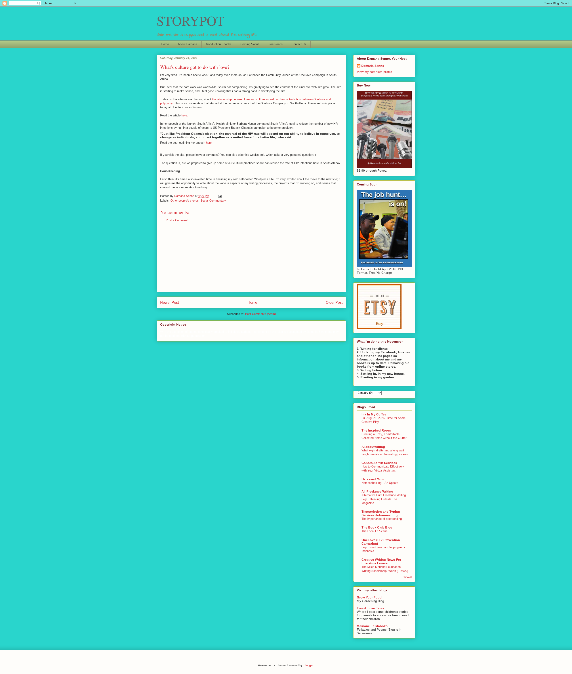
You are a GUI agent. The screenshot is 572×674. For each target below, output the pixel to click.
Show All (407, 577)
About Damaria (187, 44)
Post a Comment (177, 220)
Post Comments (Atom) (260, 314)
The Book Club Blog (377, 527)
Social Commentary (213, 200)
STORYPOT (191, 20)
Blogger (308, 665)
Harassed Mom (373, 479)
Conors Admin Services (379, 463)
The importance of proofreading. (382, 518)
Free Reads (275, 44)
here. (184, 115)
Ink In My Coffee (374, 414)
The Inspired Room (376, 430)
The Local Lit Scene (374, 531)
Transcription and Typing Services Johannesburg (381, 513)
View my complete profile (374, 72)
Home (165, 44)
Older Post (334, 302)
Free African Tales (370, 608)
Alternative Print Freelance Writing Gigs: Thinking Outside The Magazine (384, 499)
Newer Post (169, 302)
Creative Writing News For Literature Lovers (381, 561)
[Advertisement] (251, 261)
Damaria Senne (372, 65)
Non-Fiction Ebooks (218, 44)
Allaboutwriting (373, 447)
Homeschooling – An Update (380, 482)
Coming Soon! (249, 44)
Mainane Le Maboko (372, 626)
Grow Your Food (369, 597)
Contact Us (299, 44)
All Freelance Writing (377, 491)
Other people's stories (184, 200)
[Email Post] (219, 196)
